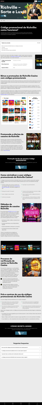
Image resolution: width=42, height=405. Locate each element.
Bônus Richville (7, 150)
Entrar (36, 1)
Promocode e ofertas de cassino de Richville (9, 50)
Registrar (39, 1)
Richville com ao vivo (12, 211)
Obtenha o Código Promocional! (30, 146)
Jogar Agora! (3, 15)
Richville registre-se (4, 94)
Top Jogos (3, 47)
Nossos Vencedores (5, 48)
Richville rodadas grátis (16, 56)
